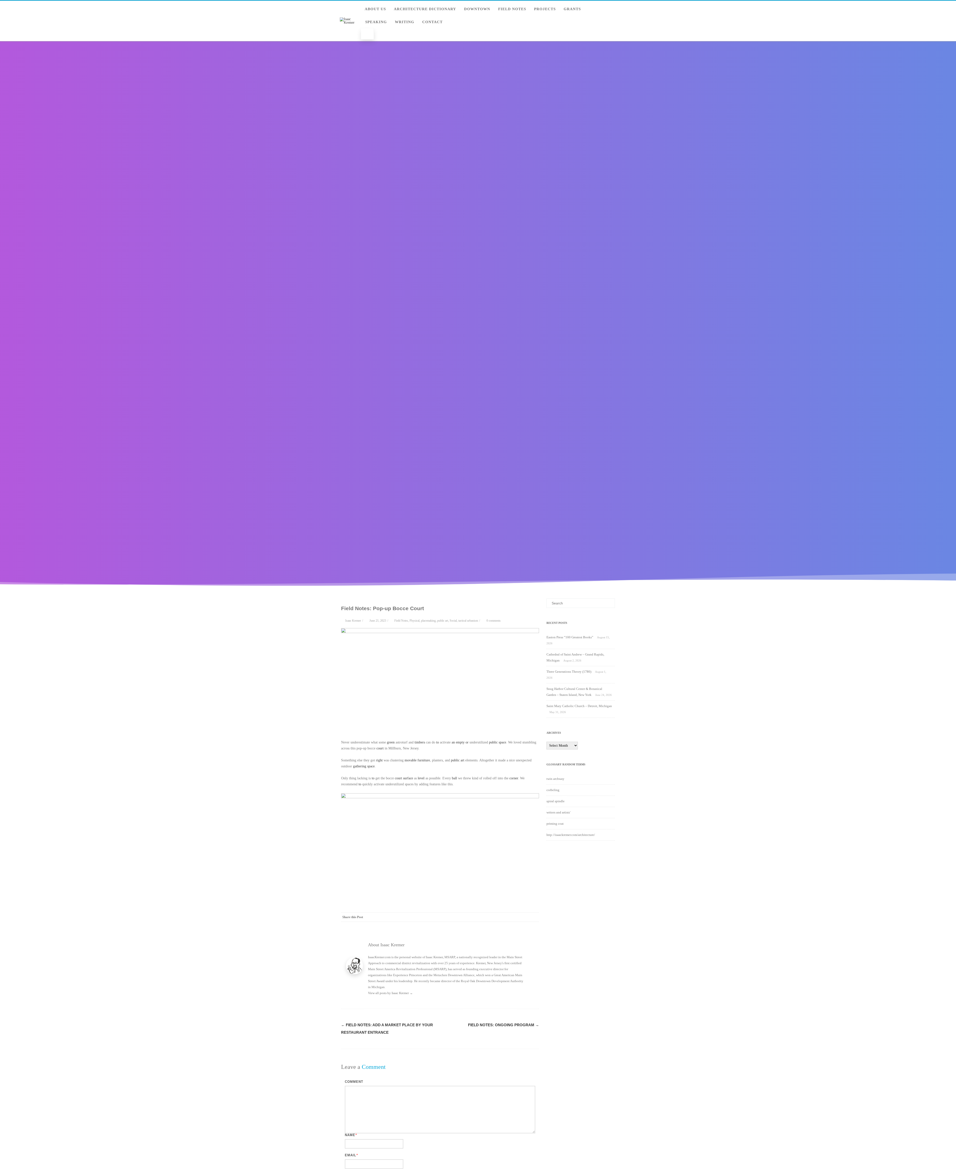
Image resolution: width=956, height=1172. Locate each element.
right (379, 760)
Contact (432, 22)
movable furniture (417, 760)
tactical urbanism (468, 620)
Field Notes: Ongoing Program (503, 1025)
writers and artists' (558, 812)
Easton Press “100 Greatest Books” (569, 637)
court (380, 748)
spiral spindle (555, 801)
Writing (404, 22)
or (467, 742)
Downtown (477, 9)
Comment (354, 1081)
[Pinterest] (504, 917)
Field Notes (512, 9)
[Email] (534, 917)
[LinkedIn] (514, 917)
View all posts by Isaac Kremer (390, 993)
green (391, 742)
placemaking (428, 620)
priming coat (555, 823)
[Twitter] (494, 917)
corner (513, 778)
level (421, 778)
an (453, 742)
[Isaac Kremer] (349, 22)
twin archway (555, 779)
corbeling (552, 790)
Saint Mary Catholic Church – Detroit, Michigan (579, 706)
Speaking (376, 22)
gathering (359, 766)
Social (453, 620)
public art (442, 620)
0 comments (493, 620)
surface (408, 778)
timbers (420, 742)
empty (460, 742)
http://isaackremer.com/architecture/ (570, 835)
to (437, 742)
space (371, 766)
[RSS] (524, 917)
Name (350, 1135)
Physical (414, 620)
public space (497, 742)
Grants (572, 9)
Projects (545, 9)
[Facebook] (484, 917)
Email (350, 1155)
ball (454, 778)
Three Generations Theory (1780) (568, 671)
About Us (375, 9)
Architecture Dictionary (425, 9)
